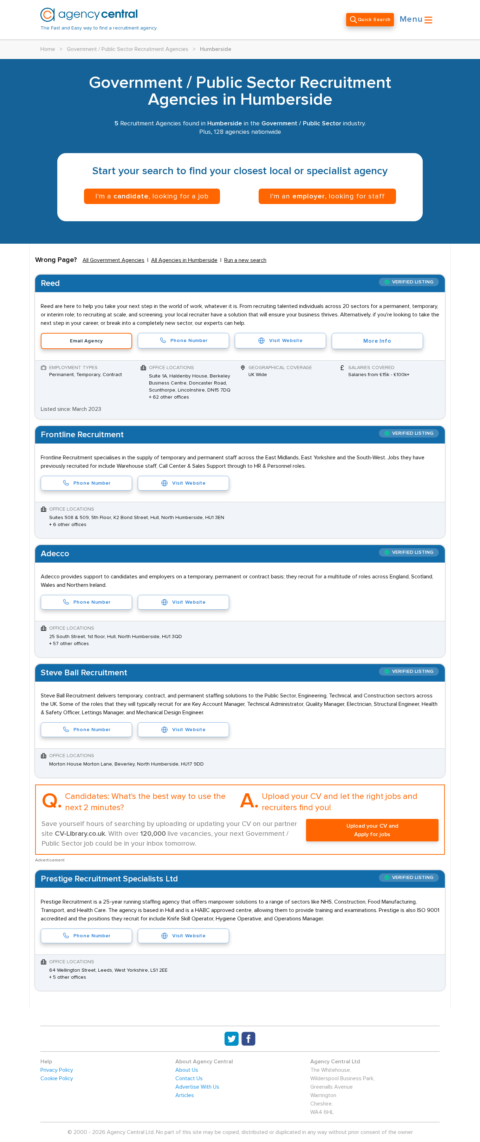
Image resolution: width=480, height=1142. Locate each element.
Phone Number (189, 340)
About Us (186, 1070)
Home (47, 49)
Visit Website (286, 340)
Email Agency (86, 341)
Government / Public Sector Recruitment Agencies (127, 49)
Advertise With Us (197, 1087)
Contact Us (189, 1078)
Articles (184, 1095)
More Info (377, 341)
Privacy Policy (56, 1070)
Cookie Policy (56, 1078)
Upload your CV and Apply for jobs (372, 830)
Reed (50, 283)
